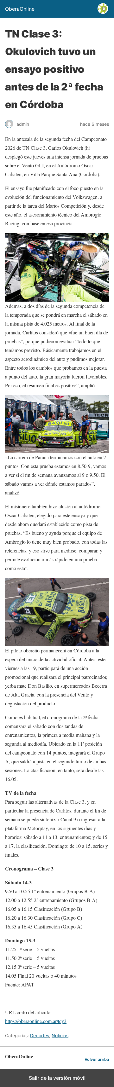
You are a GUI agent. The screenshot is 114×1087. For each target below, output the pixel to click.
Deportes (39, 1035)
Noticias (60, 1035)
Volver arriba (97, 1059)
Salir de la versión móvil (57, 1078)
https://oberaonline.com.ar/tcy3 (35, 1021)
